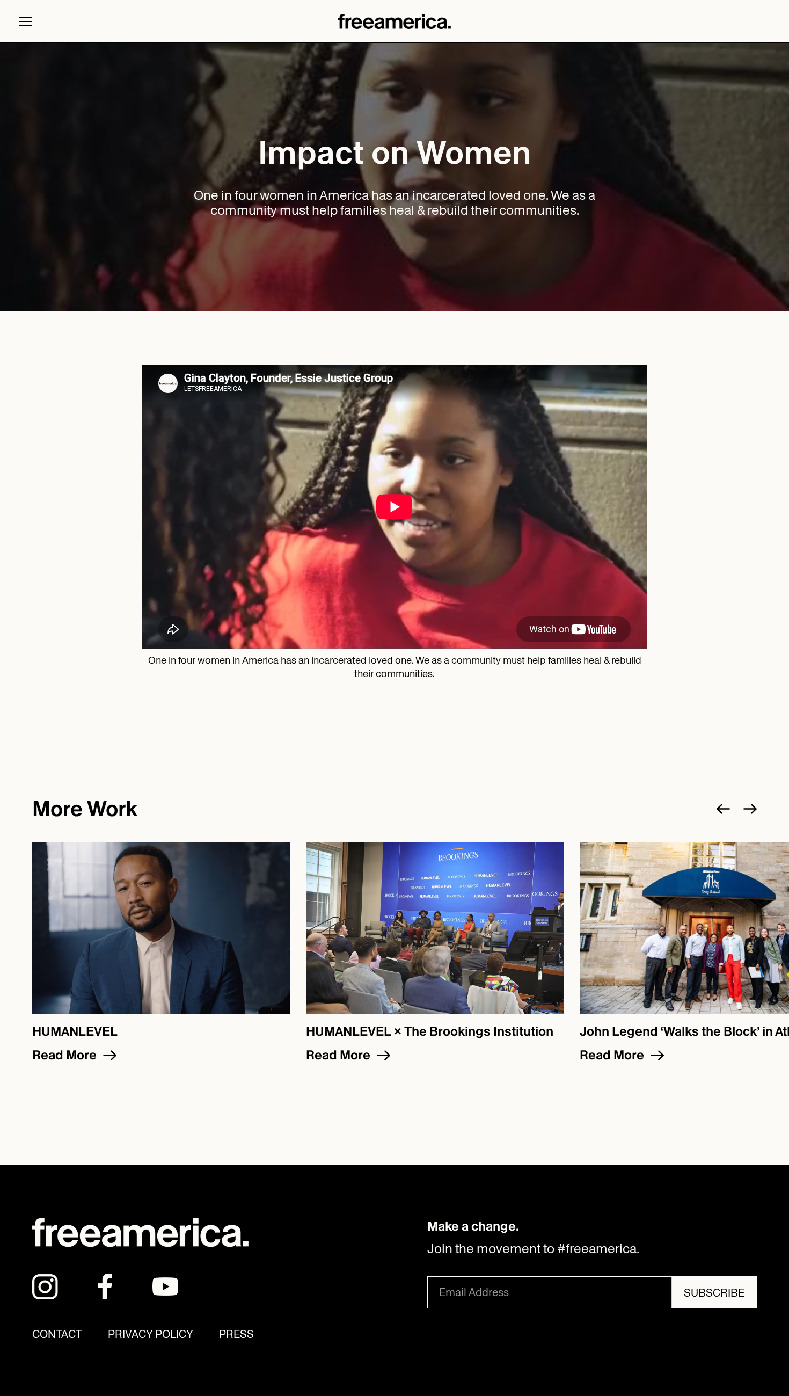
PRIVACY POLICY (150, 1334)
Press (236, 1334)
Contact (57, 1334)
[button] (25, 21)
